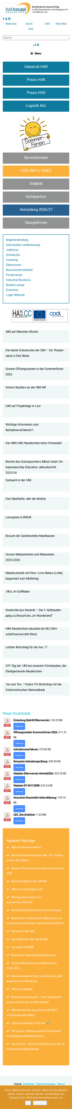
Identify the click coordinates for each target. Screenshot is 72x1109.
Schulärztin (13, 255)
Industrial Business (18, 280)
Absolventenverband (19, 270)
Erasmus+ (12, 290)
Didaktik (36, 183)
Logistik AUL (36, 105)
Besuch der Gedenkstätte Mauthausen (30, 536)
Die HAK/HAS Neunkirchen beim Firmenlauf (34, 443)
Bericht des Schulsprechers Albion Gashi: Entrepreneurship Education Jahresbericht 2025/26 (35, 467)
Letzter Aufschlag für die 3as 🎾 (27, 647)
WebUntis (11, 23)
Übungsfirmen (36, 222)
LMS (47, 23)
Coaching (12, 260)
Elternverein (13, 265)
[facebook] (3, 18)
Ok (28, 1102)
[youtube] (6, 18)
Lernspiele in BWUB (18, 517)
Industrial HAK (36, 66)
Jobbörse (12, 250)
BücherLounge (15, 285)
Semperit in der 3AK (18, 480)
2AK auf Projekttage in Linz (23, 406)
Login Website (15, 295)
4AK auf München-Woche (22, 331)
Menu (38, 53)
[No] (67, 1097)
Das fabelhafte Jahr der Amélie (26, 498)
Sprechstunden (36, 157)
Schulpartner (36, 196)
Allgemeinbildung (17, 240)
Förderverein (14, 275)
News (61, 1084)
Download (19, 726)
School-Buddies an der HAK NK (26, 387)
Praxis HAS (36, 92)
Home (18, 1084)
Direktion (29, 1084)
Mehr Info (40, 1102)
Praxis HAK (36, 79)
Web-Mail (61, 23)
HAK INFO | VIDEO (36, 170)
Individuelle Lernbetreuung (23, 245)
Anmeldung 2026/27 (36, 209)
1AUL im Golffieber (18, 591)
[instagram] (9, 18)
